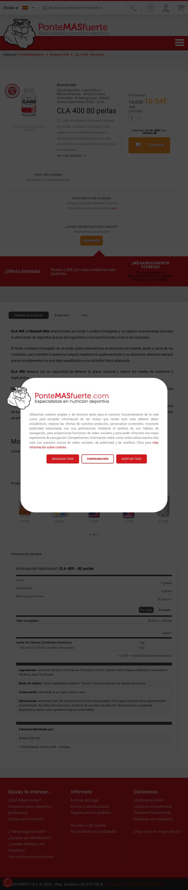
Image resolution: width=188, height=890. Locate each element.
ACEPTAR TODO (131, 459)
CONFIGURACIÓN (97, 459)
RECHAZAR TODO (63, 459)
